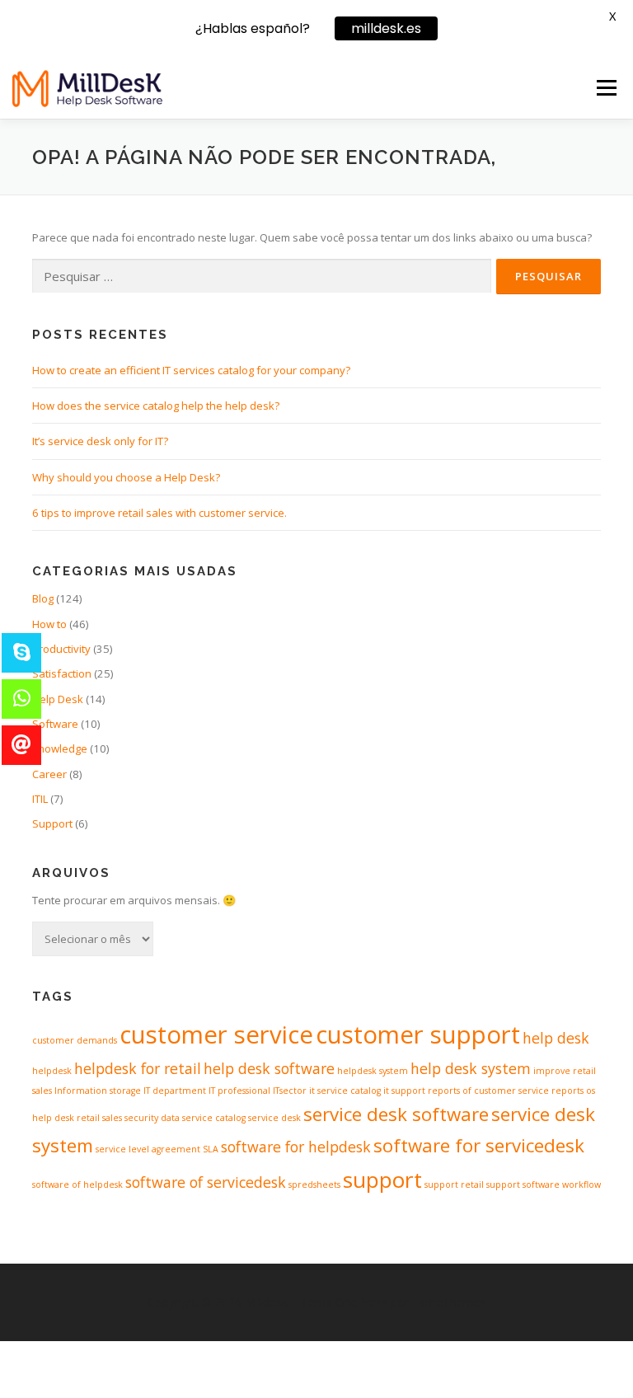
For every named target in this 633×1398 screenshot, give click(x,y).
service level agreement (148, 1149)
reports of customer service (488, 1090)
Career (49, 774)
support (382, 1179)
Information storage (97, 1090)
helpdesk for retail (137, 1068)
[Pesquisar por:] (261, 276)
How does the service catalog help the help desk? (155, 405)
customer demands (74, 1040)
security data (152, 1118)
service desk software (396, 1114)
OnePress (361, 1302)
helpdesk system (372, 1071)
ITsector (290, 1090)
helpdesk (52, 1071)
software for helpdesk (296, 1146)
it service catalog (345, 1090)
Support (52, 823)
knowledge (59, 748)
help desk (556, 1038)
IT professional (239, 1090)
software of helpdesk (77, 1184)
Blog (43, 598)
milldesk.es (386, 28)
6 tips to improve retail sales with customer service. (159, 512)
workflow (581, 1184)
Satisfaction (61, 673)
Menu (606, 87)
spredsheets (314, 1184)
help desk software (269, 1068)
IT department (174, 1090)
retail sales (99, 1118)
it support (404, 1090)
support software (523, 1184)
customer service (216, 1034)
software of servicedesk (205, 1182)
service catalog (214, 1118)
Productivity (61, 648)
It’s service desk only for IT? (100, 441)
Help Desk (57, 699)
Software (55, 723)
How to (49, 624)
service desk (274, 1118)
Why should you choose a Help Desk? (126, 477)
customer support (418, 1034)
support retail (454, 1184)
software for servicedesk (478, 1145)
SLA (210, 1149)
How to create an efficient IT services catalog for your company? (191, 370)
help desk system (470, 1068)
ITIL (40, 798)
